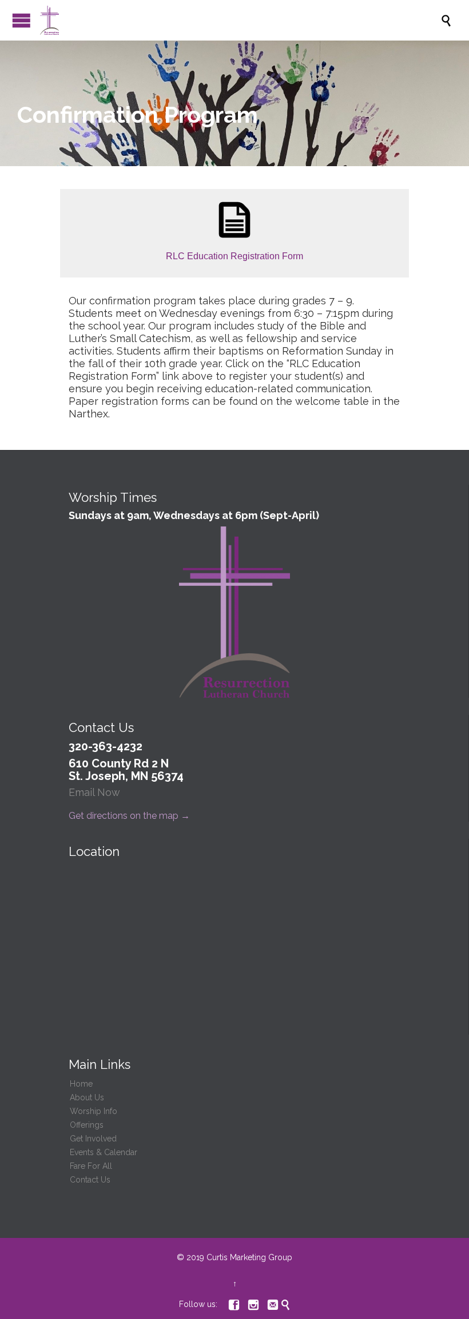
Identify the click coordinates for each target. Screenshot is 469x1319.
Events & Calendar (103, 1152)
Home (81, 1083)
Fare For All (91, 1166)
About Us (87, 1097)
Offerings (87, 1124)
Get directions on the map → (129, 815)
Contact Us (90, 1179)
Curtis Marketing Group (249, 1257)
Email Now (94, 792)
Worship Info (93, 1111)
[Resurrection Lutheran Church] (240, 20)
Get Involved (93, 1138)
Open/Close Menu (21, 20)
